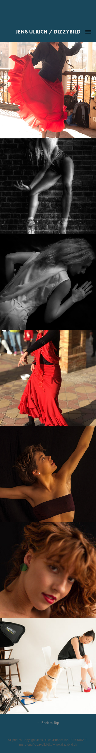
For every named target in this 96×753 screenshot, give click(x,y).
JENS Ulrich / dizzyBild (48, 31)
